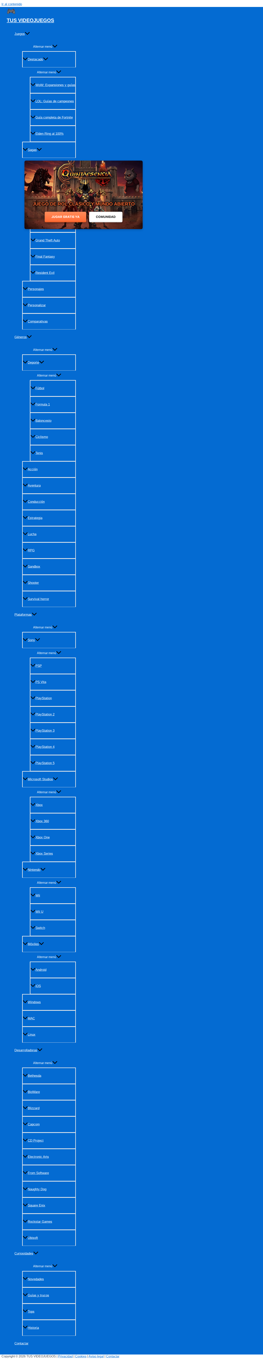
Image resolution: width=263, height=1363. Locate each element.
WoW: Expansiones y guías (55, 85)
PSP (38, 666)
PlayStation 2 (44, 714)
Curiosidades (23, 1253)
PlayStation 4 (44, 747)
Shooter (33, 583)
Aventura (34, 485)
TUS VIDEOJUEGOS (30, 20)
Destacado (35, 59)
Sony (31, 640)
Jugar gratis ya (65, 217)
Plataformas (23, 614)
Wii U (39, 911)
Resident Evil (44, 273)
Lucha (32, 534)
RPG (31, 550)
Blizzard (33, 1108)
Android (40, 970)
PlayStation (43, 698)
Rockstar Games (40, 1221)
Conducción (36, 502)
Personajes (36, 289)
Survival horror (38, 599)
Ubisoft (33, 1238)
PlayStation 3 (44, 730)
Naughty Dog (37, 1189)
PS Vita (40, 682)
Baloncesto (43, 420)
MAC (31, 1018)
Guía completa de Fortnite (54, 117)
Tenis (39, 453)
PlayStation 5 (44, 763)
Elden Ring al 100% (49, 133)
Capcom (34, 1124)
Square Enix (36, 1205)
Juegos (19, 34)
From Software (38, 1173)
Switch (40, 928)
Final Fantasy (45, 256)
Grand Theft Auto (47, 240)
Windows (34, 1002)
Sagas (32, 150)
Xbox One (42, 837)
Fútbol (39, 388)
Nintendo (34, 870)
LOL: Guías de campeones (54, 101)
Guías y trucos (38, 1295)
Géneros (20, 337)
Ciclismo (41, 437)
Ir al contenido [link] (12, 4)
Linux (31, 1034)
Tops (31, 1311)
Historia (33, 1328)
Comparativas (38, 321)
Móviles (33, 944)
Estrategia (35, 518)
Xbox (39, 805)
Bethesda (34, 1076)
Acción (33, 469)
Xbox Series (44, 853)
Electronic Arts (38, 1157)
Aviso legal (96, 1356)
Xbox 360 (42, 821)
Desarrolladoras (25, 1050)
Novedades (36, 1279)
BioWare (34, 1092)
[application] (27, 34)
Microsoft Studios (40, 779)
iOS (38, 986)
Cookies (80, 1356)
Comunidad (106, 217)
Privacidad (65, 1356)
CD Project (36, 1140)
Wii (37, 895)
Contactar (21, 1343)
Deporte (33, 362)
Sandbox (34, 566)
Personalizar (37, 305)
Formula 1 (42, 404)
